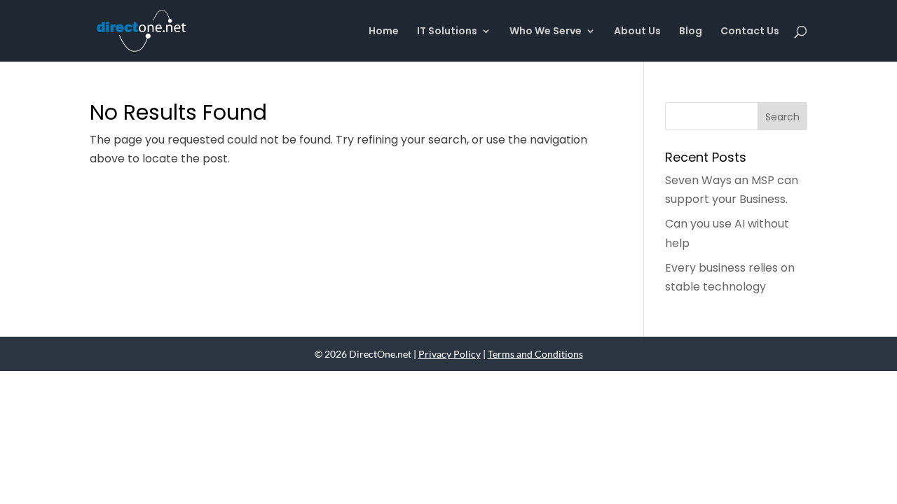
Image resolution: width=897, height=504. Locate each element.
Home (384, 32)
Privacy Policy (449, 354)
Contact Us (749, 32)
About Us (637, 32)
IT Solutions (447, 32)
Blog (690, 32)
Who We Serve (545, 32)
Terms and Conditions (535, 354)
